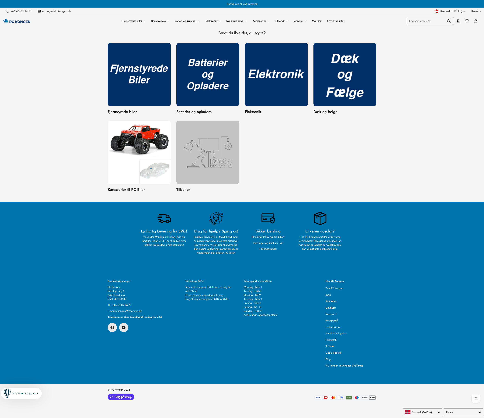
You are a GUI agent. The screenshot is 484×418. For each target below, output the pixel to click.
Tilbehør (280, 21)
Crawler (298, 21)
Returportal (332, 320)
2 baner (330, 346)
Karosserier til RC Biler (126, 189)
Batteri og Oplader (185, 21)
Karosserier (259, 21)
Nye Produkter (335, 21)
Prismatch (331, 340)
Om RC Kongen (334, 288)
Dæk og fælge (325, 112)
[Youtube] (123, 327)
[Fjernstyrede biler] (139, 74)
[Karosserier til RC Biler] (139, 152)
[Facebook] (112, 327)
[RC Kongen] (16, 20)
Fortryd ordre (333, 327)
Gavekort (331, 308)
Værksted (331, 314)
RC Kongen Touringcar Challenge (344, 365)
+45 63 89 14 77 (121, 305)
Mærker (316, 21)
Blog (328, 359)
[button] (475, 21)
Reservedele (158, 21)
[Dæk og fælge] (344, 74)
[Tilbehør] (207, 152)
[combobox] (422, 412)
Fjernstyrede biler (131, 21)
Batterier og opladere (194, 112)
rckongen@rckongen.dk (128, 311)
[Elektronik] (276, 74)
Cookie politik (333, 353)
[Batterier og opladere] (207, 74)
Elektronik (211, 21)
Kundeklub (331, 301)
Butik (328, 295)
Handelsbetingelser (336, 333)
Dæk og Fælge (235, 21)
